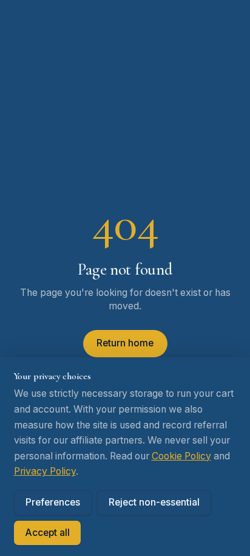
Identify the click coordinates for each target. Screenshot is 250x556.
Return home (125, 343)
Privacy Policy (45, 471)
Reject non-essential (154, 502)
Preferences (52, 502)
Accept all (47, 532)
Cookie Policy (181, 456)
